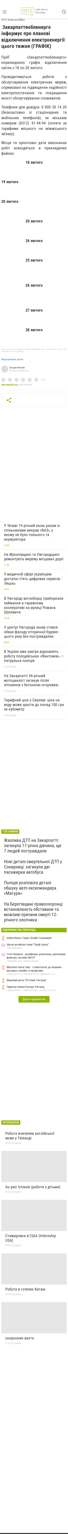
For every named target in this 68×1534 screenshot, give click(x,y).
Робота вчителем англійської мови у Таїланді (29, 1135)
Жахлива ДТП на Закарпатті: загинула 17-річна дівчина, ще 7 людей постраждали (32, 846)
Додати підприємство (34, 999)
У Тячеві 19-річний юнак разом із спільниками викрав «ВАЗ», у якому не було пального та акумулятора (32, 532)
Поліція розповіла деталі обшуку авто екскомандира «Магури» (30, 888)
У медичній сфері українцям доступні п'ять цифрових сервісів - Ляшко (33, 579)
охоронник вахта (19, 1338)
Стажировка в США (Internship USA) (30, 1238)
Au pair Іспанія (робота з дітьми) (32, 1187)
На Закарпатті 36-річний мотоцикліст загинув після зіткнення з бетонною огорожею (31, 680)
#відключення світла (12, 359)
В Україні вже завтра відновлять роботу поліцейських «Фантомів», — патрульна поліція (34, 656)
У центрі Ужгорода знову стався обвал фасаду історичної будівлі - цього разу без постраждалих (32, 632)
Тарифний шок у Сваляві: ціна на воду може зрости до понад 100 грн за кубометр (34, 704)
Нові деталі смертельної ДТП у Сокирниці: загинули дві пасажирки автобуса (33, 867)
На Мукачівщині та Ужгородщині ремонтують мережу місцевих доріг (34, 556)
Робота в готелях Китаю (25, 1289)
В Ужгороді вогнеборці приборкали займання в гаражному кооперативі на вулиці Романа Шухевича (33, 605)
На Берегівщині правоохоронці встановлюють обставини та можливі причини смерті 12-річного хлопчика (33, 912)
